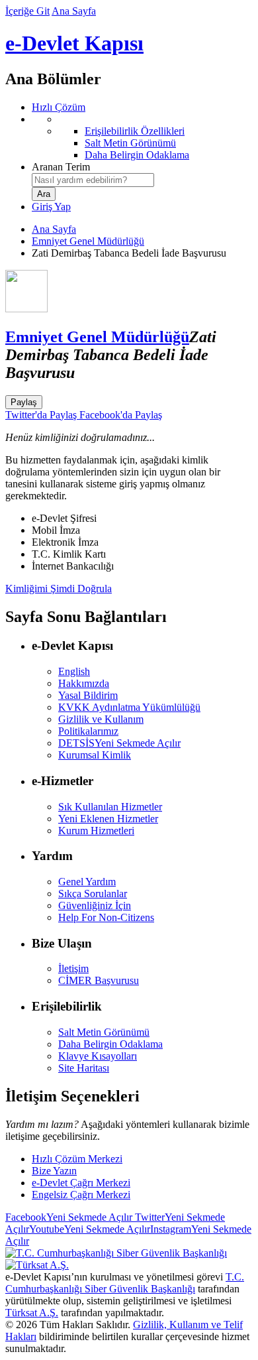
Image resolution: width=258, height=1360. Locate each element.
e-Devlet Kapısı (74, 43)
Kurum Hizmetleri (96, 830)
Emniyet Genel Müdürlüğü (88, 241)
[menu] (142, 137)
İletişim (73, 968)
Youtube (89, 1229)
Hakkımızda (83, 683)
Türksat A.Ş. (31, 1312)
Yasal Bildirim (88, 695)
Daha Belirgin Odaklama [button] (110, 1044)
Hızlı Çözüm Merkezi (77, 1158)
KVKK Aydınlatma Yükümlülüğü (129, 707)
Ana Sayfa (74, 11)
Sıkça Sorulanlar (92, 893)
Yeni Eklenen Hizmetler (108, 818)
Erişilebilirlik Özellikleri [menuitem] (135, 131)
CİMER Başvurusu (98, 980)
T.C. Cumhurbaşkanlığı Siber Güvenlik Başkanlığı (124, 1282)
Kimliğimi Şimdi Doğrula (58, 588)
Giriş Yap (51, 206)
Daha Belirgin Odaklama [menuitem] (137, 154)
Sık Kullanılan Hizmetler (110, 806)
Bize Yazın (54, 1170)
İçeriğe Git (27, 11)
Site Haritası (83, 1068)
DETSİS (119, 743)
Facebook (68, 1217)
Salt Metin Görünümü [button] (104, 1032)
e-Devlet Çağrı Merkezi (81, 1182)
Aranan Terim (61, 166)
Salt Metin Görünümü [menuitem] (130, 143)
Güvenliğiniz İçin (94, 905)
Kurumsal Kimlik (94, 755)
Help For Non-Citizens (106, 917)
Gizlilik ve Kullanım (101, 719)
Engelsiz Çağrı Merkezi (81, 1194)
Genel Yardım (87, 881)
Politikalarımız (88, 731)
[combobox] (93, 180)
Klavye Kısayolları (97, 1056)
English (74, 671)
